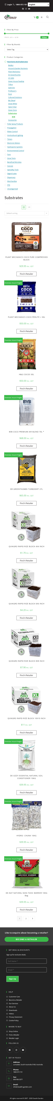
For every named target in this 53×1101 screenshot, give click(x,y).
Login (9, 4)
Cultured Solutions (15, 97)
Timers (9, 139)
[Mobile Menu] (41, 17)
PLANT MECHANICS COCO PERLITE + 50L (26, 317)
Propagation (11, 128)
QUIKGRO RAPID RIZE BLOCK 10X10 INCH (26, 718)
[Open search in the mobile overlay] (46, 17)
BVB (13, 117)
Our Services (13, 1003)
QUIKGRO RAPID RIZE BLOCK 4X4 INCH (26, 546)
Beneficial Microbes (14, 162)
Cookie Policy (14, 1020)
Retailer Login (14, 1038)
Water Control (12, 131)
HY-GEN (11, 78)
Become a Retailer (15, 1000)
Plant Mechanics (14, 71)
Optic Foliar (12, 107)
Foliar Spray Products (15, 124)
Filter (44, 37)
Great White (12, 104)
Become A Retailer (26, 939)
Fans (9, 154)
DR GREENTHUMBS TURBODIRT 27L (26, 489)
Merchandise (12, 181)
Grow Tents (11, 158)
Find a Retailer (14, 1035)
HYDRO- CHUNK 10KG (26, 835)
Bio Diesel (11, 100)
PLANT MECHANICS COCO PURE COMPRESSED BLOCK (26, 258)
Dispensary (11, 177)
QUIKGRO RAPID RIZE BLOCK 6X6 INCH (26, 603)
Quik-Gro (11, 88)
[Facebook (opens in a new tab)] (23, 9)
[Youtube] (23, 1050)
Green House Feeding (16, 81)
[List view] (29, 207)
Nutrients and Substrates (17, 62)
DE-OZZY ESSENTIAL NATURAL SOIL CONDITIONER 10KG (26, 776)
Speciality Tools (12, 170)
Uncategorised (12, 189)
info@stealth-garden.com (22, 1087)
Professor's (12, 91)
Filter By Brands (13, 44)
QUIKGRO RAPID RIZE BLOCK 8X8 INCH (26, 661)
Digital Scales (12, 173)
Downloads (13, 1010)
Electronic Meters (13, 143)
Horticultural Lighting (15, 135)
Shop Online (13, 1031)
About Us (12, 1007)
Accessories (12, 120)
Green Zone (12, 110)
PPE (8, 185)
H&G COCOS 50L (26, 374)
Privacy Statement (15, 1017)
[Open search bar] (47, 17)
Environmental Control (15, 150)
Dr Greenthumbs (14, 75)
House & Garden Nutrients (18, 68)
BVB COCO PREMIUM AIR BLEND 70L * (26, 432)
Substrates (12, 113)
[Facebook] (10, 1050)
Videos (11, 1014)
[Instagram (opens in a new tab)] (26, 9)
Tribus (10, 84)
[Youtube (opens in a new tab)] (29, 9)
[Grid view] (24, 207)
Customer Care (14, 997)
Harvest (10, 166)
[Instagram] (16, 1050)
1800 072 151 (21, 4)
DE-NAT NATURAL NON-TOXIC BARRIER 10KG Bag (26, 894)
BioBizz (10, 65)
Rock (10, 94)
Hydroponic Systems (15, 147)
